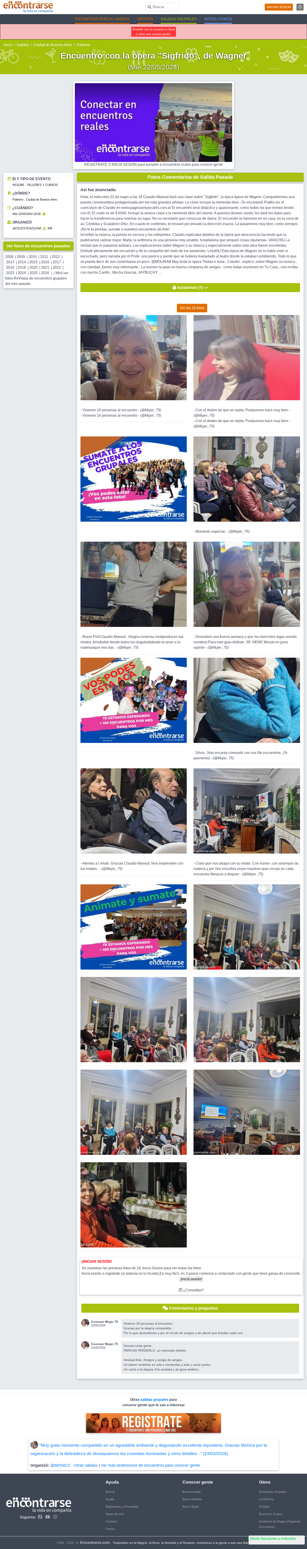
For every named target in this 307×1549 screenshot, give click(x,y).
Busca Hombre (192, 1499)
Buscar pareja (191, 1491)
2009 (21, 257)
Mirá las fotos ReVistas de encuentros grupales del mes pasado (36, 278)
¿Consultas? (193, 1290)
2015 (33, 262)
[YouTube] (46, 1517)
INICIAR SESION (279, 7)
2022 (57, 267)
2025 (33, 273)
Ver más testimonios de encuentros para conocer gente (150, 1465)
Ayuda (110, 1499)
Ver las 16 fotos (192, 308)
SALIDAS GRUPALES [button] (178, 19)
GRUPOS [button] (145, 19)
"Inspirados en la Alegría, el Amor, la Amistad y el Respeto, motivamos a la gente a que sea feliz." (182, 1543)
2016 (45, 262)
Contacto (111, 1521)
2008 (9, 257)
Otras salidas (86, 1465)
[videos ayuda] (300, 7)
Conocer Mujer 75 (104, 1321)
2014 (22, 262)
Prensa (110, 1529)
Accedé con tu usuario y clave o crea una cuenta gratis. (153, 31)
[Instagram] (54, 1517)
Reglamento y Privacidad (122, 1506)
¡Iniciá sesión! (191, 1279)
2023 (10, 273)
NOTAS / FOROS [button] (218, 19)
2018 (10, 267)
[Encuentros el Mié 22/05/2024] (44, 214)
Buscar (110, 1491)
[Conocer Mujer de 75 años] (86, 1323)
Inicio (8, 45)
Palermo (83, 45)
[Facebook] (39, 1517)
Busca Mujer (190, 1506)
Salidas (23, 45)
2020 (33, 267)
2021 (45, 267)
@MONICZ (60, 1465)
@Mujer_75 (150, 410)
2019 (22, 267)
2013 (10, 262)
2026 (45, 273)
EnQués (264, 1506)
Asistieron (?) (190, 287)
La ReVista (266, 1499)
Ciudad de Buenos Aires (52, 45)
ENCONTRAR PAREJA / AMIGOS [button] (102, 19)
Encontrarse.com (95, 1543)
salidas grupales (154, 1399)
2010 (33, 257)
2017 (57, 262)
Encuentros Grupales (273, 1491)
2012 (56, 257)
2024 (22, 273)
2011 (44, 257)
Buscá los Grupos (271, 1514)
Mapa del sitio (115, 1514)
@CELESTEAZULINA (27, 228)
